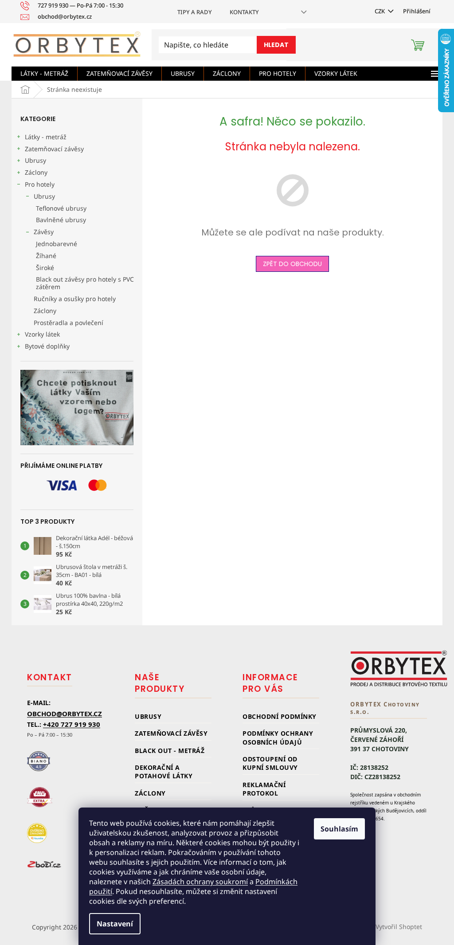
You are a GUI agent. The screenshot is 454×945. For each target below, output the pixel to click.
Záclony (36, 172)
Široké (45, 267)
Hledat (276, 44)
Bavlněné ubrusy (61, 220)
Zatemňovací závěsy (54, 149)
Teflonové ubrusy (61, 208)
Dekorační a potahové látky (163, 771)
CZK (380, 11)
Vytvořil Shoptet (399, 926)
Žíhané (46, 255)
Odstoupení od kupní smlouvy (270, 763)
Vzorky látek (42, 334)
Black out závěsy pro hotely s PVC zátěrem (85, 283)
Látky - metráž (46, 137)
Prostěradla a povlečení (68, 322)
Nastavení (115, 924)
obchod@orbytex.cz (64, 713)
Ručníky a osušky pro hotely (75, 298)
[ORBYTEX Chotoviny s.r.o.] (399, 668)
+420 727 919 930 (71, 724)
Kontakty (244, 12)
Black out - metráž (169, 750)
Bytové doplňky (47, 346)
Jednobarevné (56, 243)
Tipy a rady (194, 12)
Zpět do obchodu (292, 263)
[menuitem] (44, 74)
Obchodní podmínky (280, 716)
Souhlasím (339, 829)
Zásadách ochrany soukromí (200, 881)
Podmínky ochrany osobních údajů (278, 737)
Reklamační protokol (264, 788)
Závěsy (44, 231)
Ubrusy (35, 160)
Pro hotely (40, 184)
